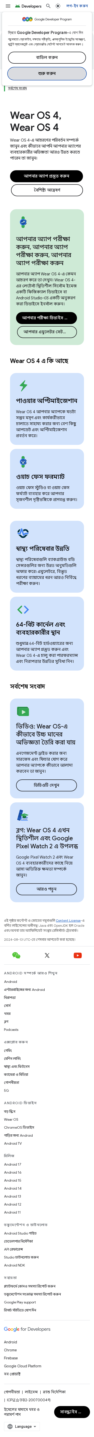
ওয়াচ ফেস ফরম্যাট (40, 477)
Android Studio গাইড (20, 1233)
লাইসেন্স (31, 1392)
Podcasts (11, 1029)
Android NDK (14, 1265)
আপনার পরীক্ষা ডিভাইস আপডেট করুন (49, 318)
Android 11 (12, 1212)
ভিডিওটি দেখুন (46, 785)
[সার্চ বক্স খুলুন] (48, 6)
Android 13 (12, 1196)
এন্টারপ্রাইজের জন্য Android (24, 989)
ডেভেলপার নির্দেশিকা (18, 1241)
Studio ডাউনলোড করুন (21, 1257)
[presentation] (47, 361)
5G (6, 1090)
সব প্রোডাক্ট (12, 1374)
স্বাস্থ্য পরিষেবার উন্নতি (42, 548)
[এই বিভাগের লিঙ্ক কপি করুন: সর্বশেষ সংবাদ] (52, 687)
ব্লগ (6, 1021)
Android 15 (12, 1180)
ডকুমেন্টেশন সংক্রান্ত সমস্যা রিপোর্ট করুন (32, 1294)
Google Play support (20, 1302)
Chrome (10, 1350)
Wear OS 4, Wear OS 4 (35, 121)
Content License (68, 920)
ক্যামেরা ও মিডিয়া (16, 1074)
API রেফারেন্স (13, 1249)
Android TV (13, 1143)
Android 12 (12, 1204)
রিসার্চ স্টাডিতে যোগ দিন (20, 1310)
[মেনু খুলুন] (8, 6)
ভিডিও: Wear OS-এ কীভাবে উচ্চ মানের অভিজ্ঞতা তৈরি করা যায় (45, 734)
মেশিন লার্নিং (12, 1058)
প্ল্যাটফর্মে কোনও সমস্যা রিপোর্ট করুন (29, 1286)
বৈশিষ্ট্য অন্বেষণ (47, 190)
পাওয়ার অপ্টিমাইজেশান (46, 401)
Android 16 (13, 1172)
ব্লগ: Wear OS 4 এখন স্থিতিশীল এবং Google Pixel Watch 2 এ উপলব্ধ (47, 838)
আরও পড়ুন (47, 889)
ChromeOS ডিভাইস (19, 1127)
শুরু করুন (47, 73)
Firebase (11, 1358)
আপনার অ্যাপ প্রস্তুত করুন (46, 176)
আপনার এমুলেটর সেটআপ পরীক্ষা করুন (50, 332)
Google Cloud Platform (22, 1366)
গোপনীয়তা (11, 1082)
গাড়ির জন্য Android (18, 1135)
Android (10, 981)
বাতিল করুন (47, 57)
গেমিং (8, 1050)
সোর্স (7, 1005)
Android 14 (13, 1188)
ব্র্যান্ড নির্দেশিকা (54, 1392)
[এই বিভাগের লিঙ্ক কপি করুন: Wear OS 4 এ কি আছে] (75, 361)
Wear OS (11, 1119)
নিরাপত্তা (10, 997)
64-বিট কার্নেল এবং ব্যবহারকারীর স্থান (40, 628)
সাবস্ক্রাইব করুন (74, 1412)
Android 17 (12, 1164)
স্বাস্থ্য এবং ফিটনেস (17, 1066)
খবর (7, 1013)
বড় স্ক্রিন (9, 1111)
